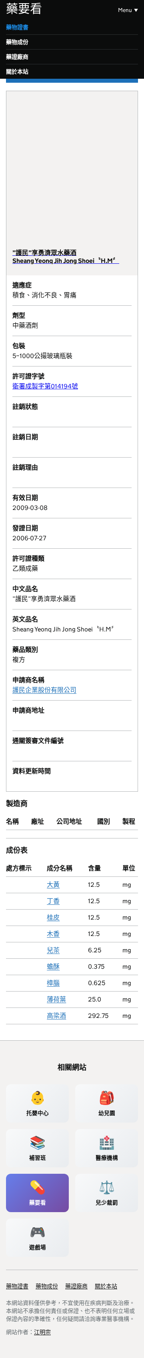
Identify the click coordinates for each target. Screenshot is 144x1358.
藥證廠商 (17, 56)
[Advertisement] (72, 173)
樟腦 (53, 983)
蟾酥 (53, 966)
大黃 (53, 884)
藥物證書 (17, 27)
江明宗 (42, 1332)
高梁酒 (56, 1015)
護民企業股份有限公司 (44, 690)
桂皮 (53, 917)
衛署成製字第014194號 (45, 386)
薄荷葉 (56, 999)
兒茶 (53, 950)
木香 (53, 934)
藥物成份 (17, 42)
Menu (125, 10)
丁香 (53, 901)
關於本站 (17, 71)
